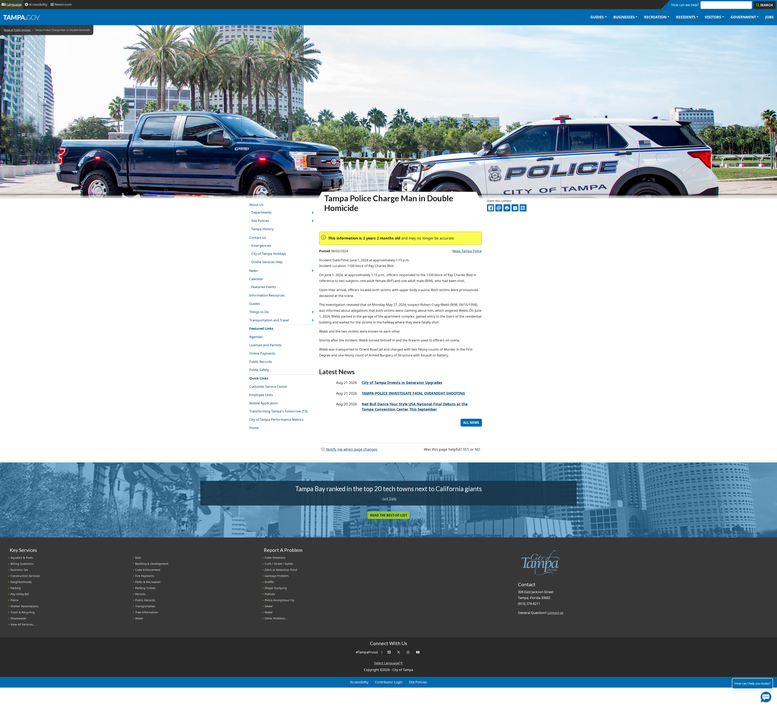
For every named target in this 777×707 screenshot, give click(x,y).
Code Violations (275, 558)
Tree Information (146, 612)
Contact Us (257, 237)
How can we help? (685, 5)
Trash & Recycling (23, 612)
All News (471, 422)
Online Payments (262, 353)
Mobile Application (263, 403)
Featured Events (263, 287)
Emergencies (261, 245)
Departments (261, 212)
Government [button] (743, 17)
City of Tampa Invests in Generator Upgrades (402, 382)
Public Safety (259, 370)
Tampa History (262, 229)
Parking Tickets (145, 588)
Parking (16, 588)
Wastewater (19, 618)
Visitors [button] (713, 17)
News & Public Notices (17, 30)
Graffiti (269, 582)
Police (14, 600)
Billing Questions (22, 564)
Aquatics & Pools (22, 558)
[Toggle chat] (765, 696)
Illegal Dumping (276, 588)
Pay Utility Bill (20, 594)
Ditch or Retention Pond (281, 570)
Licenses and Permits (265, 345)
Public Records (260, 361)
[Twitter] (398, 652)
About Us (256, 204)
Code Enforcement (147, 570)
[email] (498, 207)
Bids (138, 558)
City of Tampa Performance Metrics (276, 419)
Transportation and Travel (269, 320)
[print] (506, 207)
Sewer (269, 606)
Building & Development (151, 564)
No (477, 449)
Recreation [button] (655, 17)
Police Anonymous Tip (279, 600)
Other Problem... (276, 618)
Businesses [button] (624, 17)
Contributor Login (388, 682)
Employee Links (261, 395)
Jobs (769, 17)
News (253, 270)
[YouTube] (418, 652)
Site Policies (260, 220)
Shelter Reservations (24, 606)
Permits (140, 594)
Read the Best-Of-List (388, 515)
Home (254, 428)
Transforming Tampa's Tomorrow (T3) (278, 411)
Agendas (256, 337)
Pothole (270, 594)
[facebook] (490, 207)
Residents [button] (685, 17)
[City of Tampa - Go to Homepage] (21, 17)
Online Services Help (267, 262)
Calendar (256, 279)
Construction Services (25, 576)
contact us (555, 613)
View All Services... (23, 624)
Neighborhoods (21, 582)
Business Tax (19, 570)
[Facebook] (389, 652)
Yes (466, 449)
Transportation (145, 606)
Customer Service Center (268, 386)
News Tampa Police (467, 251)
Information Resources (267, 295)
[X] (515, 207)
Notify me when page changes (351, 449)
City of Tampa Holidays (268, 253)
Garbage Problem (277, 576)
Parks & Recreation (148, 582)
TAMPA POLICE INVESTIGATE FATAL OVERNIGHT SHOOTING (413, 393)
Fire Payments (144, 576)
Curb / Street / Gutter (279, 564)
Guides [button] (597, 17)
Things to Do (259, 312)
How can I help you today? (752, 683)
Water (139, 618)
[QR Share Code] (523, 207)
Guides (254, 303)
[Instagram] (408, 652)
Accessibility (359, 682)
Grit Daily (389, 498)
